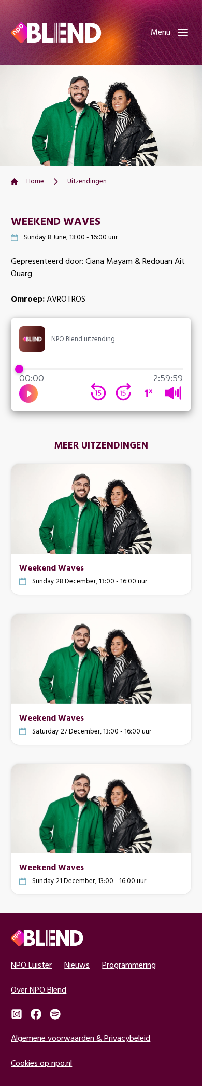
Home (35, 181)
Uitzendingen (87, 181)
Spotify (55, 1014)
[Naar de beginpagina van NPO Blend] (56, 32)
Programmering (129, 965)
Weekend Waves (51, 567)
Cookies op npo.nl (41, 1063)
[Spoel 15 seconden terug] (98, 393)
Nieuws (77, 965)
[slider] (100, 369)
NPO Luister (31, 965)
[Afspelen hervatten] (28, 393)
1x (148, 393)
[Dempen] (173, 393)
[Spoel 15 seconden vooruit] (123, 393)
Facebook (36, 1014)
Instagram (16, 1014)
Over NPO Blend (38, 990)
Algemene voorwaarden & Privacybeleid (80, 1038)
